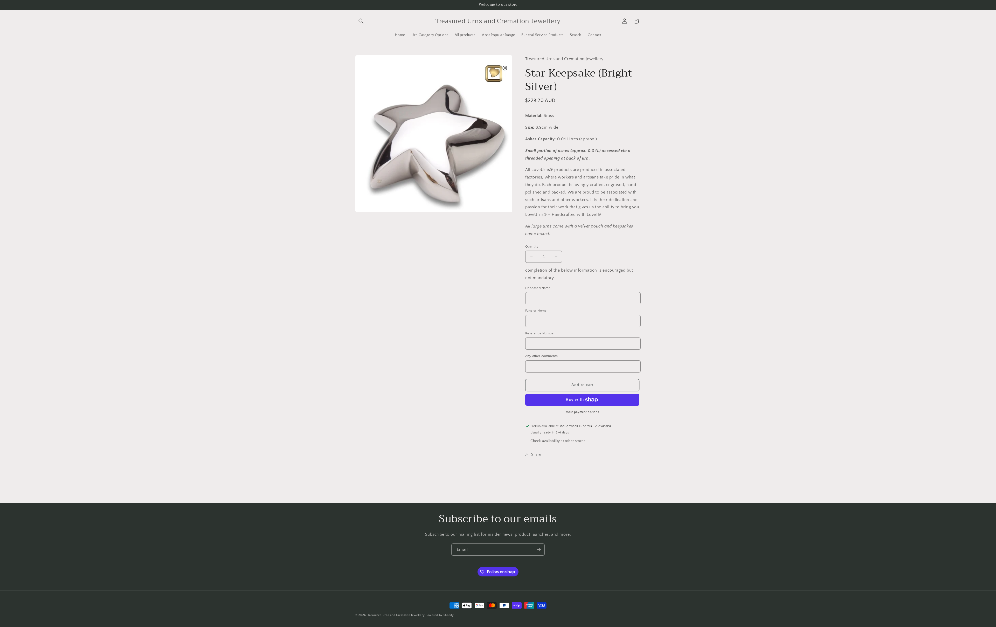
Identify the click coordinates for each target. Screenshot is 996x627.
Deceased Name (537, 288)
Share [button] (536, 454)
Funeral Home (536, 310)
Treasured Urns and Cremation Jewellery (396, 615)
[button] (361, 21)
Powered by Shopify (440, 615)
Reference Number (540, 333)
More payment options (582, 412)
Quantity (531, 246)
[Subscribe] (538, 549)
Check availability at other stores (557, 441)
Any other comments (541, 356)
